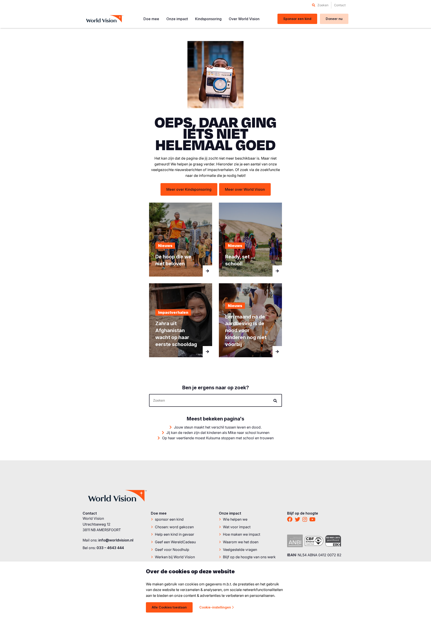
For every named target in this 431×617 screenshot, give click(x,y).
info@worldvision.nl (115, 540)
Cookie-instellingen (215, 607)
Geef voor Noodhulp (172, 549)
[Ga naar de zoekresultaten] (275, 401)
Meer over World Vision (245, 189)
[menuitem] (320, 5)
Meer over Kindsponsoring (188, 189)
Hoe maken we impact (241, 534)
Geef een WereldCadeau (175, 542)
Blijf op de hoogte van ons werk (249, 557)
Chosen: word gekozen (174, 527)
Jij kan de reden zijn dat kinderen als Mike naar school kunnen (217, 432)
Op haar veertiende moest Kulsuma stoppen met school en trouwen (217, 438)
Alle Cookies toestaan (169, 607)
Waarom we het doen (240, 542)
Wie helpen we (235, 519)
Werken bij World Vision (175, 557)
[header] (215, 400)
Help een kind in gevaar (174, 534)
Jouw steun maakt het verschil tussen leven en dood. (217, 427)
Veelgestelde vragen (240, 549)
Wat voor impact (237, 527)
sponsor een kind (169, 519)
